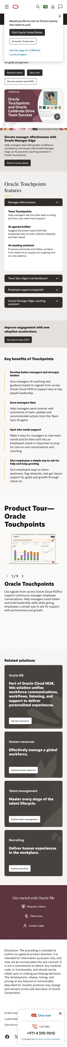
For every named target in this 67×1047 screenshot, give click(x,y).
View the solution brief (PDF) (20, 81)
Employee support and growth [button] (26, 289)
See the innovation (20, 720)
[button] (6, 6)
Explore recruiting (19, 868)
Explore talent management (24, 819)
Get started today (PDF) (18, 339)
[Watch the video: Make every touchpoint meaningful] (33, 105)
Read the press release (17, 163)
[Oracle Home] (15, 7)
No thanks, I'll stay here (23, 41)
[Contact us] (60, 6)
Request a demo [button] (14, 72)
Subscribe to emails (14, 1024)
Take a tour (34, 72)
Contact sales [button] (36, 925)
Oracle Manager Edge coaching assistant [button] (26, 302)
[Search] (38, 6)
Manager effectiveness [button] (22, 202)
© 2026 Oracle (11, 1012)
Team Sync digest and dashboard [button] (27, 278)
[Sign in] (53, 6)
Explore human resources (23, 770)
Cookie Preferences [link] (13, 1018)
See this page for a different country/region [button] (24, 52)
